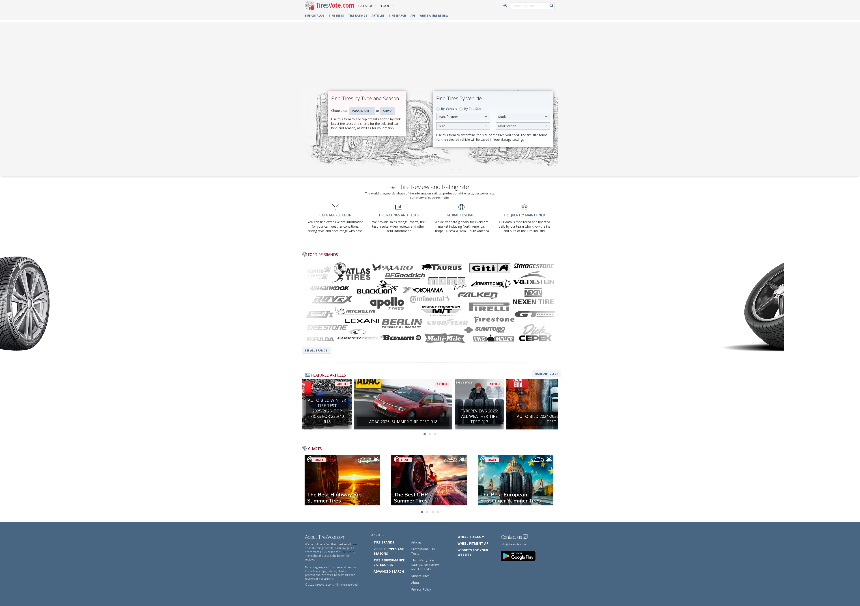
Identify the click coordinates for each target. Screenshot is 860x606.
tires (354, 544)
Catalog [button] (366, 5)
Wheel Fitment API (473, 543)
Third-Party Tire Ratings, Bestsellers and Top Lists (425, 564)
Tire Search (397, 15)
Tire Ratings (357, 15)
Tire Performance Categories (389, 562)
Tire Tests (336, 15)
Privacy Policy (421, 589)
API (413, 15)
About (415, 582)
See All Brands (316, 350)
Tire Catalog (314, 15)
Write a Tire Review (433, 15)
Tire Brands (384, 542)
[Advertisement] (430, 53)
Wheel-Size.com (471, 537)
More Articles (546, 374)
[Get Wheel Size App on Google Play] (521, 556)
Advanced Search (389, 571)
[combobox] (463, 116)
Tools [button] (385, 5)
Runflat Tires (420, 576)
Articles (378, 15)
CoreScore (347, 552)
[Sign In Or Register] (505, 5)
